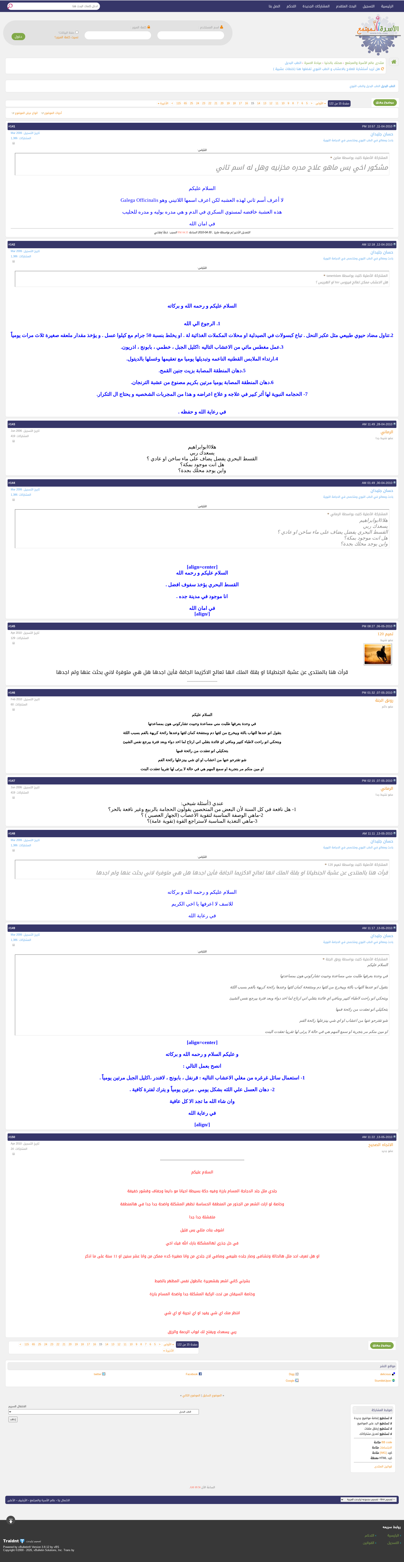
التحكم (291, 6)
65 (185, 103)
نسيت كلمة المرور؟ (66, 37)
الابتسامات (386, 1447)
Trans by (69, 1550)
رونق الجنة (384, 700)
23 (203, 103)
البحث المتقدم (346, 6)
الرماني (387, 432)
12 (270, 103)
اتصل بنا (274, 6)
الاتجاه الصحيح (380, 1144)
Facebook (192, 1374)
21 (215, 103)
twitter (97, 1374)
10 (283, 103)
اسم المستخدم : (209, 27)
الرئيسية (387, 6)
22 (209, 103)
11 (276, 103)
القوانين (369, 1543)
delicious (385, 1374)
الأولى (321, 103)
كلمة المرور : (139, 27)
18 (234, 103)
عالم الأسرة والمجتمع (42, 1500)
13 (264, 103)
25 (191, 103)
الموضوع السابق (212, 1395)
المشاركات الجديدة (316, 6)
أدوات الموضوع (53, 113)
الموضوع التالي (191, 1395)
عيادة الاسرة (313, 63)
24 (197, 103)
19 (228, 103)
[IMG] (383, 1452)
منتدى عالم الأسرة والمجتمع (364, 63)
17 (240, 103)
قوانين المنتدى (383, 1466)
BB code (386, 1442)
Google (290, 1380)
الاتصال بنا (64, 1500)
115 (178, 103)
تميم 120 (385, 634)
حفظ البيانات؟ (66, 32)
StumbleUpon (383, 1380)
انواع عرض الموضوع (26, 113)
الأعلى (11, 1500)
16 (246, 103)
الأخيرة (163, 103)
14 (258, 103)
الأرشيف (22, 1500)
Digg (291, 1374)
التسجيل (369, 6)
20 (222, 103)
